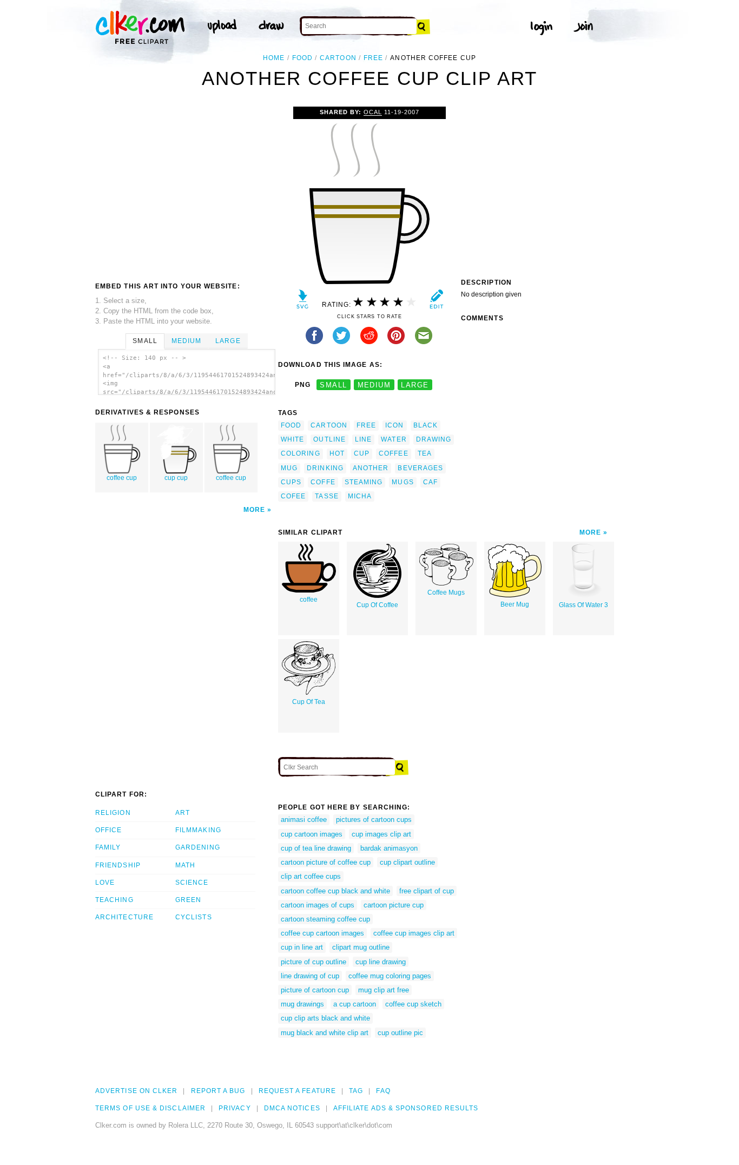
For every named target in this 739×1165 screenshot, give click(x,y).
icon (394, 425)
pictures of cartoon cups (374, 819)
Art (182, 813)
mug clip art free (383, 990)
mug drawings (302, 1004)
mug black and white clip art (324, 1033)
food (302, 58)
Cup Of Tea (308, 702)
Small (145, 341)
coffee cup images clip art (413, 933)
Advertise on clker (136, 1091)
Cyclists (193, 917)
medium (374, 385)
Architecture (124, 917)
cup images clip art (381, 834)
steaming (364, 482)
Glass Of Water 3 (583, 605)
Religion (113, 813)
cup (362, 453)
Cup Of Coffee (377, 605)
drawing (434, 439)
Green (188, 900)
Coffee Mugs (446, 592)
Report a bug (218, 1091)
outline (329, 439)
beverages (420, 468)
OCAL (373, 112)
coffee (393, 453)
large (414, 385)
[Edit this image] (436, 302)
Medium (186, 341)
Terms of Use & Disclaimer (150, 1108)
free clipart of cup (426, 891)
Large (227, 341)
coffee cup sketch (413, 1004)
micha (360, 496)
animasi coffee (304, 819)
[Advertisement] (186, 188)
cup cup (176, 478)
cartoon (338, 58)
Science (192, 882)
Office (108, 830)
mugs (402, 482)
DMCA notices (292, 1108)
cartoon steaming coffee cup (325, 919)
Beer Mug (514, 604)
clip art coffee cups (311, 876)
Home (274, 58)
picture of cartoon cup (315, 990)
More (254, 510)
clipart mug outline (361, 947)
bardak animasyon (389, 848)
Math (185, 865)
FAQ (383, 1091)
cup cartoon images (311, 834)
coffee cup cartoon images (322, 933)
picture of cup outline (313, 962)
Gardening (197, 847)
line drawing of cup (310, 976)
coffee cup (122, 478)
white (292, 439)
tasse (326, 496)
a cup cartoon (354, 1004)
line (363, 439)
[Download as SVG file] (303, 302)
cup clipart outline (407, 862)
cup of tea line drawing (316, 848)
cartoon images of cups (317, 905)
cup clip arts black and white (325, 1018)
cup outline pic (400, 1033)
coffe (323, 482)
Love (105, 882)
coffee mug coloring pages (389, 976)
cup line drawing (380, 962)
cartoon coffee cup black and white (335, 891)
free (373, 58)
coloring (300, 453)
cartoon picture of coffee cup (326, 862)
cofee (293, 496)
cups (291, 482)
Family (108, 847)
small (333, 385)
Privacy (235, 1108)
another (371, 468)
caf (430, 482)
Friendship (118, 865)
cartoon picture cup (394, 905)
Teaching (114, 900)
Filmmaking (198, 830)
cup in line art (302, 947)
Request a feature (297, 1091)
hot (337, 453)
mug (289, 468)
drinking (325, 468)
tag (356, 1091)
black (425, 425)
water (393, 439)
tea (425, 453)
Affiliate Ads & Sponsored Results (406, 1108)
